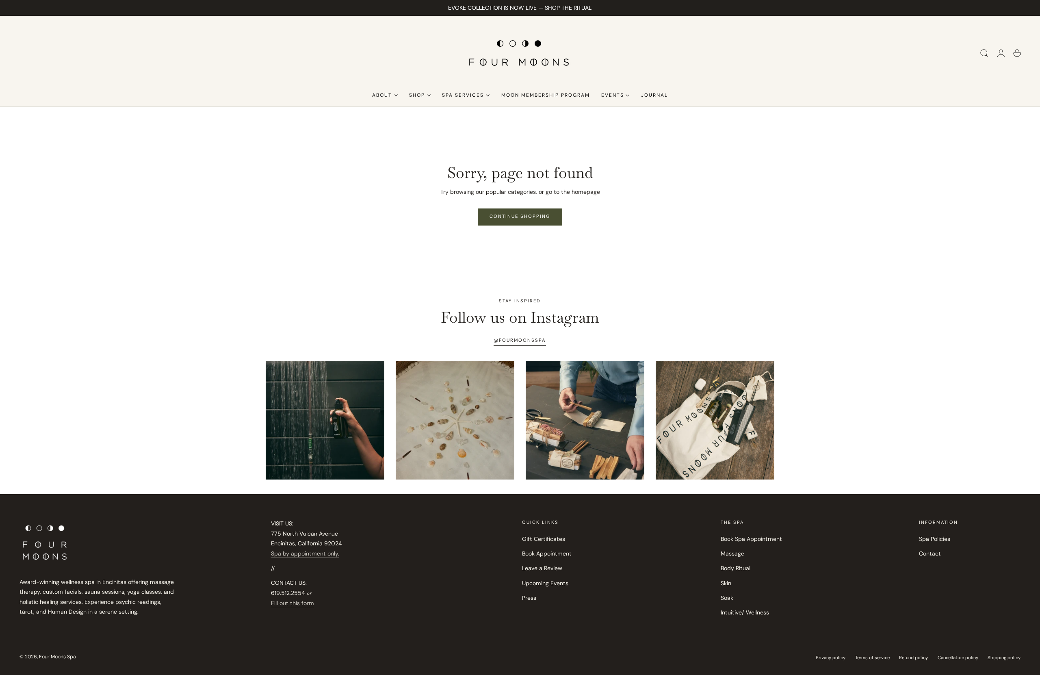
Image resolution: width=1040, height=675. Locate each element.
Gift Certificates (543, 539)
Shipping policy (1004, 657)
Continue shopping (520, 216)
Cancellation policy (958, 657)
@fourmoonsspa (520, 340)
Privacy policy (830, 657)
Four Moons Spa (57, 656)
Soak (727, 597)
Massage (732, 554)
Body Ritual (735, 568)
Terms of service (872, 657)
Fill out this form (292, 603)
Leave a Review (542, 568)
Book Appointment (547, 554)
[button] (984, 53)
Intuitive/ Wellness (745, 612)
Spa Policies (934, 539)
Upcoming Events (545, 583)
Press (529, 597)
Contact (930, 554)
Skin (726, 583)
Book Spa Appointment (751, 539)
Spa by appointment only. (305, 553)
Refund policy (913, 657)
